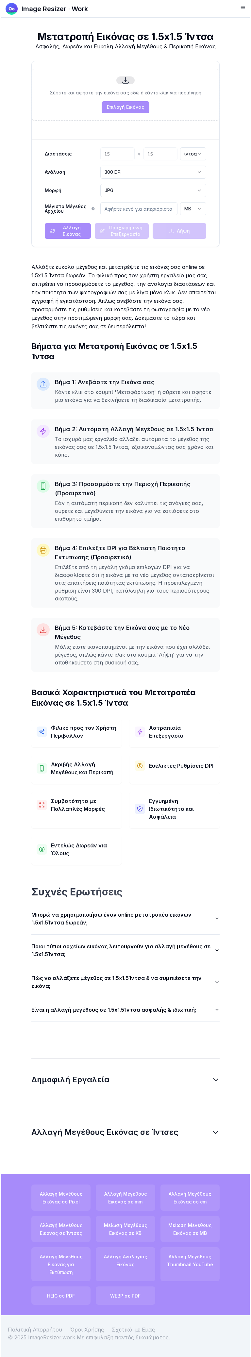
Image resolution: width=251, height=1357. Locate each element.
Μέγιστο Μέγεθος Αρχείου (65, 208)
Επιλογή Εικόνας (125, 107)
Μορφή (53, 190)
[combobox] (193, 153)
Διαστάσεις (58, 154)
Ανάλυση (55, 172)
